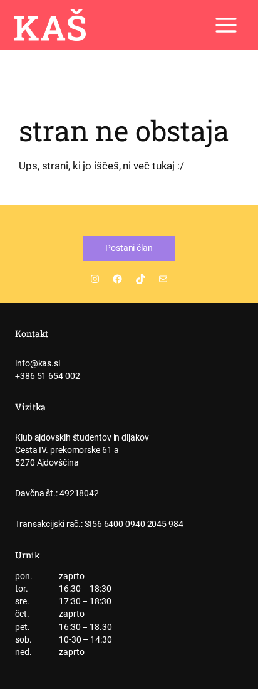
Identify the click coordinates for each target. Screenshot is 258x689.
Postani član (129, 248)
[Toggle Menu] (226, 25)
